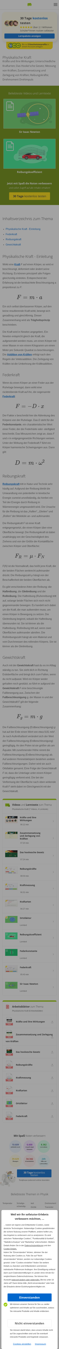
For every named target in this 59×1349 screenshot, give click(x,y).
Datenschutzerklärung (34, 1245)
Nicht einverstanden (29, 1323)
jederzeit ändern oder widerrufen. (25, 1280)
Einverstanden (29, 1297)
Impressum (40, 1344)
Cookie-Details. (10, 1249)
